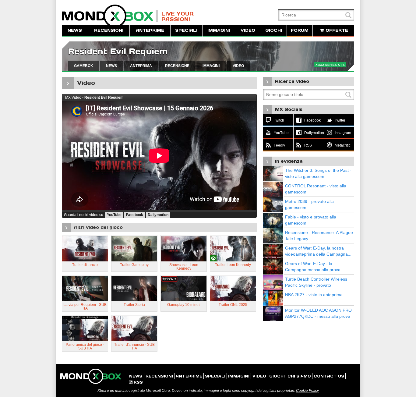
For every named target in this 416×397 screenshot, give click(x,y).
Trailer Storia (134, 305)
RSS (136, 382)
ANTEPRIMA (141, 66)
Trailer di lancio (85, 265)
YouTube (114, 215)
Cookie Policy (307, 390)
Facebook (134, 215)
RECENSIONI (108, 30)
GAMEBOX (83, 66)
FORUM (299, 30)
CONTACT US (329, 376)
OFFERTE (336, 30)
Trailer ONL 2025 (233, 305)
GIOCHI (273, 30)
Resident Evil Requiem (117, 51)
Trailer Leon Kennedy (233, 265)
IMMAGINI (218, 30)
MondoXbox (110, 16)
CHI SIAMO (299, 376)
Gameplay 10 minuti (183, 305)
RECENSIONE (177, 66)
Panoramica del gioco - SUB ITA (85, 346)
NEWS (75, 30)
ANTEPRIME (150, 30)
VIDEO (248, 30)
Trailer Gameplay (134, 265)
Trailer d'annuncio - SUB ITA (134, 346)
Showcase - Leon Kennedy (183, 267)
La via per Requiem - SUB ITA (85, 306)
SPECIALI (186, 30)
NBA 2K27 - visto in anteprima (314, 294)
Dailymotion (158, 215)
